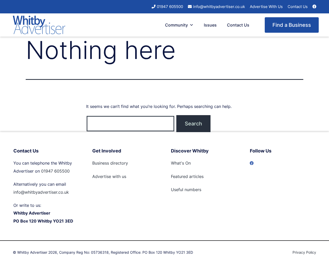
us (123, 176)
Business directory (110, 163)
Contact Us (298, 6)
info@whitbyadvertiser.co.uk (219, 6)
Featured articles (187, 176)
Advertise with (106, 176)
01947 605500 (170, 6)
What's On (181, 163)
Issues (210, 25)
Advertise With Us (266, 6)
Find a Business (291, 25)
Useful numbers (186, 189)
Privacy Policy (304, 252)
